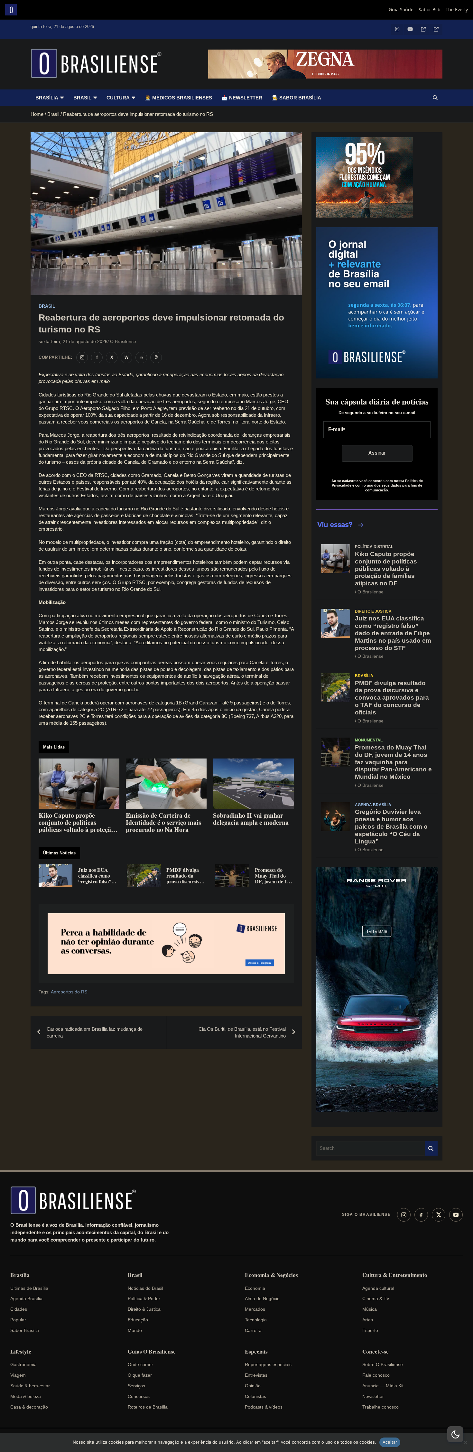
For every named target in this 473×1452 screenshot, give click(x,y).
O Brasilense (123, 341)
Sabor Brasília (24, 1330)
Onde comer (140, 1364)
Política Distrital (374, 546)
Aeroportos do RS (69, 991)
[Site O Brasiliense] (156, 357)
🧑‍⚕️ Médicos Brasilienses (178, 97)
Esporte (370, 1330)
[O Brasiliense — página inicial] (76, 1200)
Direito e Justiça (373, 611)
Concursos (139, 1396)
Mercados (255, 1309)
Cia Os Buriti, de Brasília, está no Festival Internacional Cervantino (242, 1032)
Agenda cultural (378, 1288)
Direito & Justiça (144, 1309)
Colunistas (255, 1396)
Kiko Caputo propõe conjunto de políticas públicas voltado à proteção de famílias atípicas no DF (386, 569)
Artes (367, 1319)
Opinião (253, 1385)
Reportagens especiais (268, 1364)
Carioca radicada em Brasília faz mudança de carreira (95, 1032)
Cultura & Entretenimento (394, 1275)
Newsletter (373, 1396)
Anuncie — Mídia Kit (382, 1385)
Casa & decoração (29, 1407)
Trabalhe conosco (380, 1407)
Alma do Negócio (262, 1298)
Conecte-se (375, 1351)
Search (431, 1148)
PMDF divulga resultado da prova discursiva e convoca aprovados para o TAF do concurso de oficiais (392, 698)
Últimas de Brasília (29, 1288)
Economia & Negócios (271, 1275)
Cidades (18, 1309)
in (141, 357)
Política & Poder (144, 1298)
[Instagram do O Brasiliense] (82, 357)
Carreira (253, 1330)
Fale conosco (376, 1375)
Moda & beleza (25, 1396)
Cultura (118, 97)
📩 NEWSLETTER (242, 97)
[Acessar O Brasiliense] (166, 943)
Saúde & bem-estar (30, 1385)
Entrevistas (256, 1375)
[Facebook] (421, 1215)
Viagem (18, 1375)
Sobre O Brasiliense (382, 1364)
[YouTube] (456, 1215)
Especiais (256, 1351)
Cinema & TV (375, 1298)
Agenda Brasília (373, 805)
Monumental (369, 740)
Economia (255, 1288)
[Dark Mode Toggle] (455, 1434)
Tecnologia (256, 1319)
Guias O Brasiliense (152, 1351)
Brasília (46, 97)
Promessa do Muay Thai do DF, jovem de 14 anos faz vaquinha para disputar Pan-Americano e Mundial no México (393, 762)
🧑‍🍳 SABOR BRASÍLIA (296, 97)
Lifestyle (20, 1351)
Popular (18, 1319)
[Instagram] (404, 1215)
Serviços (136, 1385)
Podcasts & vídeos (264, 1407)
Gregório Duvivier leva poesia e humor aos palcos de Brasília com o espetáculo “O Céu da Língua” (391, 826)
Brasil (82, 97)
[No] (465, 1442)
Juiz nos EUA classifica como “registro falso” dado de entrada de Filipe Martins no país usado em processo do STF (393, 633)
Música (369, 1309)
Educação (138, 1319)
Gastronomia (23, 1364)
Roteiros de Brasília (148, 1407)
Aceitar (390, 1442)
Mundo (135, 1330)
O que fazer (140, 1375)
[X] (438, 1215)
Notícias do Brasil (145, 1288)
